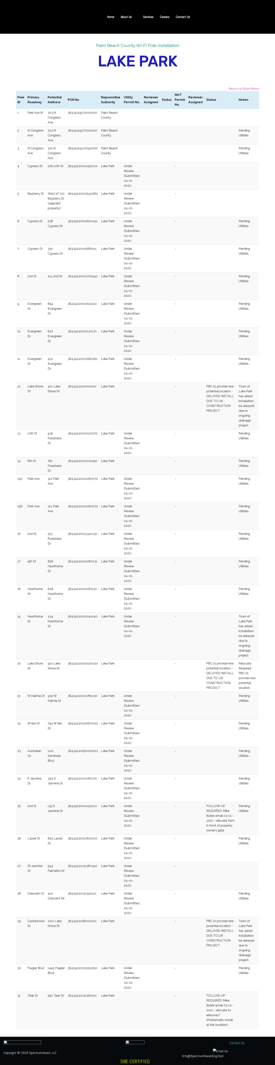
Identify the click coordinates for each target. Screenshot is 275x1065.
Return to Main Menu (244, 89)
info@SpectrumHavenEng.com (203, 1056)
